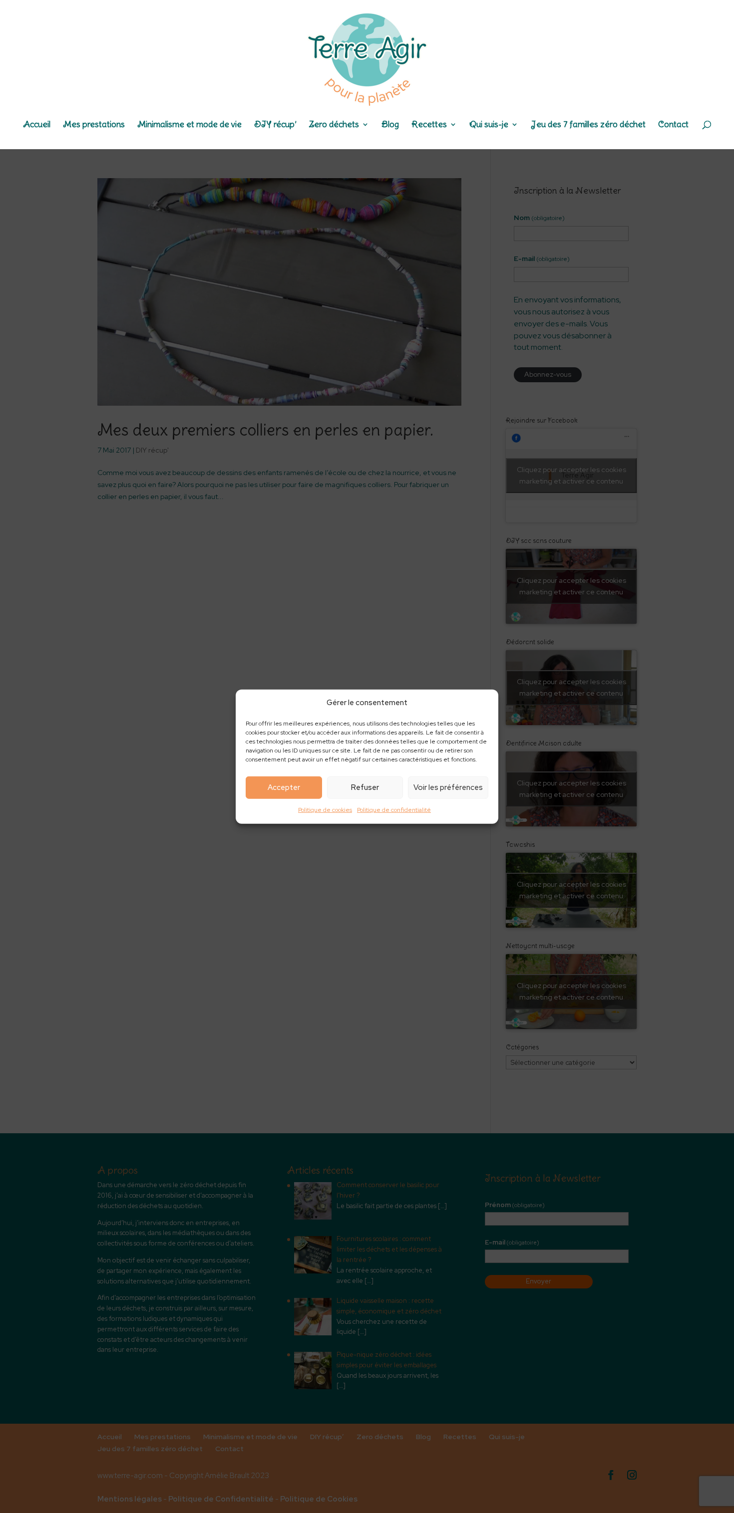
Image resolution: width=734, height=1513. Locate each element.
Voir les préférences (448, 787)
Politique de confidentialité (394, 810)
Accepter (284, 787)
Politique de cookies (325, 810)
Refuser (365, 787)
